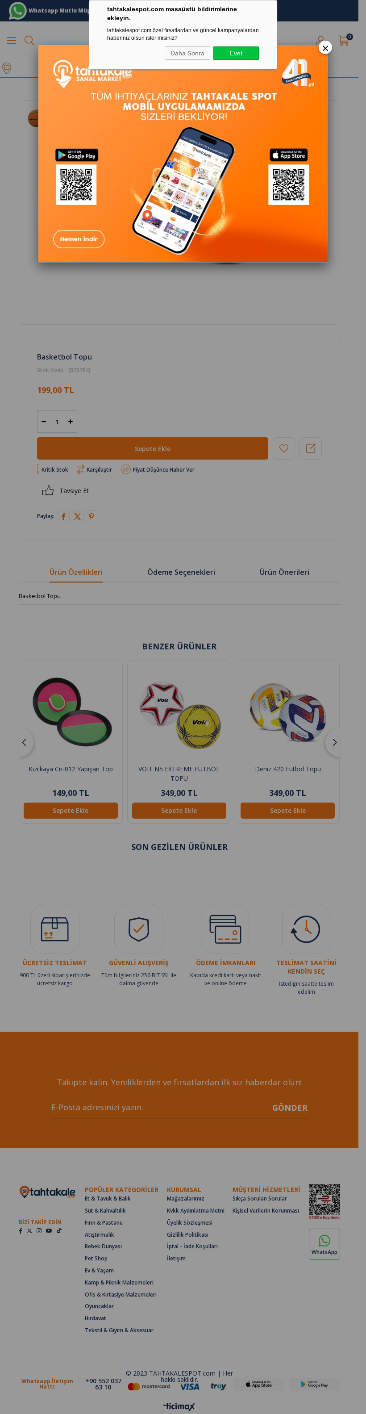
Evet (236, 53)
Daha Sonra (187, 53)
